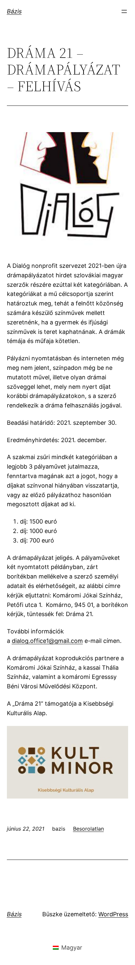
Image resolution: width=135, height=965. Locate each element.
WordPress (113, 914)
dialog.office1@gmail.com (47, 640)
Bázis (14, 11)
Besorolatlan (88, 828)
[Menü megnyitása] (124, 11)
